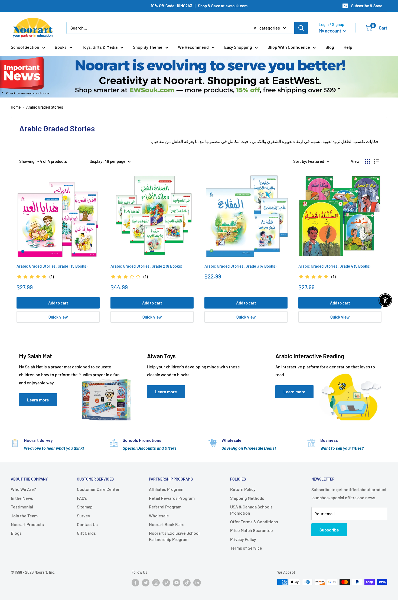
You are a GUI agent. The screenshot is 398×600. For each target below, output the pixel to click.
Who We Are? (23, 489)
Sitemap (85, 506)
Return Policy (243, 489)
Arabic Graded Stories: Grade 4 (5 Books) (334, 266)
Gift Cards (86, 533)
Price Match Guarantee (251, 530)
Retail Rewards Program (172, 498)
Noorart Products (27, 524)
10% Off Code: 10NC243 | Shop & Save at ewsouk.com (199, 5)
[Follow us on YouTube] (176, 582)
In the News (22, 498)
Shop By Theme (147, 47)
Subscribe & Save (366, 5)
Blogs (16, 533)
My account (330, 30)
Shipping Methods (247, 498)
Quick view (58, 316)
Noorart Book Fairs (166, 524)
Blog (329, 47)
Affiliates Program (166, 489)
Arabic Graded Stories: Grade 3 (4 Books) (240, 266)
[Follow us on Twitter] (145, 582)
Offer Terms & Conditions (254, 521)
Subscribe (329, 529)
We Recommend (193, 47)
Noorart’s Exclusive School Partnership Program (174, 535)
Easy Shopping (238, 47)
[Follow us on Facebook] (135, 582)
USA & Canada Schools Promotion (251, 509)
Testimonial (22, 506)
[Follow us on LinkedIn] (197, 582)
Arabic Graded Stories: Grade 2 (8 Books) (146, 266)
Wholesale (159, 515)
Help (348, 47)
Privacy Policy (243, 539)
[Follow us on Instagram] (156, 582)
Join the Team (24, 515)
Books (61, 47)
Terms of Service (246, 547)
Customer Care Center (98, 489)
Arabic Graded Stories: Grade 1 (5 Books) (52, 266)
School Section (25, 47)
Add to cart (58, 302)
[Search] (301, 28)
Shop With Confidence (288, 47)
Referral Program (165, 506)
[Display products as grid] (367, 161)
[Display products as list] (376, 161)
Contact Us (87, 524)
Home (16, 107)
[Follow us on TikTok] (187, 582)
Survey (83, 515)
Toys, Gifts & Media (100, 47)
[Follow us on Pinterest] (166, 582)
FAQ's (82, 498)
